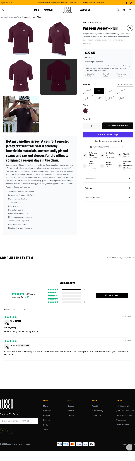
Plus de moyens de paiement (108, 141)
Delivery (71, 411)
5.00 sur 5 (30, 294)
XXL (110, 98)
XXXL (122, 98)
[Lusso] (67, 9)
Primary (46, 420)
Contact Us (96, 415)
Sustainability (97, 411)
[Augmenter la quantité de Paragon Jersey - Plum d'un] (97, 126)
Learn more (87, 43)
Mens (45, 406)
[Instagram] (3, 431)
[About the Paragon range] (100, 23)
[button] (129, 10)
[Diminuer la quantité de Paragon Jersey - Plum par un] (86, 126)
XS (99, 91)
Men (36, 9)
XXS (88, 91)
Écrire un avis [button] (111, 295)
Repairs (71, 406)
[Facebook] (10, 431)
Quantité (87, 119)
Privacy (124, 444)
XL (99, 98)
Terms (132, 444)
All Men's (15, 17)
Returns (71, 415)
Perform (46, 425)
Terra (45, 430)
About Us (85, 9)
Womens (47, 411)
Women (48, 9)
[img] (10, 317)
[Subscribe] (34, 421)
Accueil (4, 17)
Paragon (46, 415)
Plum (85, 111)
